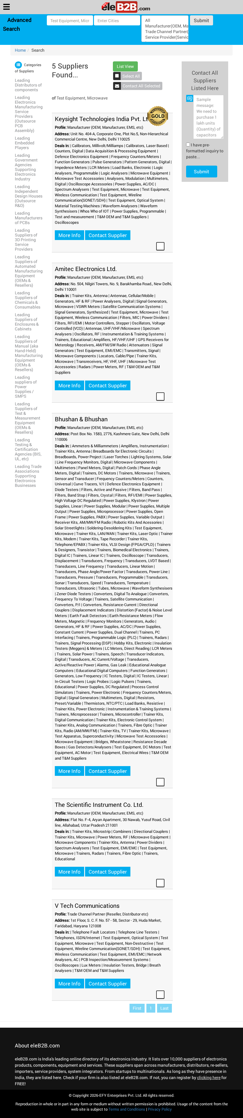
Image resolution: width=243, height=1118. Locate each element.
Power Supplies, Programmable (138, 211)
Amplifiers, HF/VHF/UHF (114, 339)
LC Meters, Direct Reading (127, 648)
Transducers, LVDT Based (147, 560)
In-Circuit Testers (69, 681)
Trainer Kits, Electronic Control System (129, 719)
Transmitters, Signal (141, 350)
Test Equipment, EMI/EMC (99, 350)
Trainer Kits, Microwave (149, 730)
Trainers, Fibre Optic (135, 725)
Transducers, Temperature (126, 582)
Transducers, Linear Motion (130, 566)
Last (164, 1008)
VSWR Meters (88, 306)
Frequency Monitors (104, 621)
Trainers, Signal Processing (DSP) (83, 643)
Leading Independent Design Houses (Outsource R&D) (28, 196)
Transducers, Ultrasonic (75, 588)
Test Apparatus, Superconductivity (84, 736)
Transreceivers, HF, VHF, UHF (101, 361)
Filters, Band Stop (70, 495)
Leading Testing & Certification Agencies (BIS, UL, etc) (28, 449)
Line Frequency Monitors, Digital (84, 462)
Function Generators (72, 161)
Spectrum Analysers (72, 189)
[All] (165, 20)
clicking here (208, 1077)
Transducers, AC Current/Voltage (96, 659)
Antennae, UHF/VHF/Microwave (112, 328)
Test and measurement (74, 216)
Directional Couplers (151, 831)
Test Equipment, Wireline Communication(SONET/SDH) (98, 197)
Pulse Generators (107, 161)
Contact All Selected (141, 86)
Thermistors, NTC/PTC (103, 703)
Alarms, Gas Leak (112, 664)
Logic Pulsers (122, 681)
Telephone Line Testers (137, 932)
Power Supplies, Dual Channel (112, 632)
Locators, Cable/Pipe (116, 355)
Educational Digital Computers (102, 670)
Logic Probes (98, 681)
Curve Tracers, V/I (88, 484)
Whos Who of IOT (94, 211)
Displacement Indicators (93, 610)
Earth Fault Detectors (88, 615)
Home (20, 50)
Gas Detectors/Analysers (89, 747)
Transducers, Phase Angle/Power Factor (89, 571)
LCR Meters (99, 167)
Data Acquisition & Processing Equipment (121, 151)
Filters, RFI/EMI (68, 323)
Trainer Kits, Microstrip (91, 831)
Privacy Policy (160, 1109)
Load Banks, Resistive (144, 703)
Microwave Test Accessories (79, 178)
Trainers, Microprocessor (76, 714)
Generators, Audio (139, 621)
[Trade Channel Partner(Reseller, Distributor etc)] (165, 31)
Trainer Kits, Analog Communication (85, 725)
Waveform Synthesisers (152, 588)
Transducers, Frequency (101, 560)
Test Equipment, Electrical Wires (120, 752)
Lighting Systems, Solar (151, 456)
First (137, 1008)
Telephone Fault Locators (93, 932)
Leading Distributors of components (28, 84)
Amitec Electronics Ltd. (86, 268)
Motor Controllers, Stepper (107, 323)
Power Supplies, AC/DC (134, 184)
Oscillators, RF (87, 334)
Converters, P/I (67, 604)
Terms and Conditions (126, 1109)
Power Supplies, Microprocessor (96, 511)
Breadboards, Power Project (78, 456)
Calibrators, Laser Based (146, 145)
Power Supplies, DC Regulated (103, 686)
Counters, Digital (69, 151)
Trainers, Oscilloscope (125, 555)
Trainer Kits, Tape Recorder (102, 538)
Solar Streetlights (69, 528)
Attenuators (139, 344)
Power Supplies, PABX (86, 517)
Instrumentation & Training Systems (133, 334)
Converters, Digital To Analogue (120, 593)
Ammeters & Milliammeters (95, 445)
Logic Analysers (114, 173)
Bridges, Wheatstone (113, 741)
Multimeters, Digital (118, 697)
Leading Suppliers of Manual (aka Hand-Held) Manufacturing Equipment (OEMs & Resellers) (29, 353)
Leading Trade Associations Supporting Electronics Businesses (28, 475)
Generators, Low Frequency (78, 675)
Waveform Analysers (120, 205)
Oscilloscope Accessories (90, 184)
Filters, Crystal (100, 495)
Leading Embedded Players (24, 142)
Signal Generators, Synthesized (81, 312)
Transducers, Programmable (119, 577)
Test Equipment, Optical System (135, 200)
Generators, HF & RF (72, 301)
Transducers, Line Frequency (79, 566)
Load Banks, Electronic (131, 167)
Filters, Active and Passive (104, 489)
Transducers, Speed (84, 582)
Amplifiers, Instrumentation (144, 445)
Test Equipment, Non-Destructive (124, 943)
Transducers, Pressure (74, 577)
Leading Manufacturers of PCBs (28, 217)
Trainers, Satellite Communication (123, 599)
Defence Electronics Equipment (81, 156)
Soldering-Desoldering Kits (109, 528)
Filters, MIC (129, 317)
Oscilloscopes (67, 222)
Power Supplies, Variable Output (135, 517)
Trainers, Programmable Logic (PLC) (106, 637)
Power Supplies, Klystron (124, 500)
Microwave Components (75, 355)
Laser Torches (116, 456)
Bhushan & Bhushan (81, 419)
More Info (69, 235)
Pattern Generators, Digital (147, 161)
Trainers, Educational (73, 339)
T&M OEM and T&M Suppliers (122, 216)
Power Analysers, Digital (113, 301)
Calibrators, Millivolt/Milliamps (97, 145)
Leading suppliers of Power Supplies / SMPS (26, 386)
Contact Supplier (108, 235)
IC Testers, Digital (119, 675)
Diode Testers (67, 489)
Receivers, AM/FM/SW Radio (101, 344)
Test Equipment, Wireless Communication (112, 314)
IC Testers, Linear (152, 675)
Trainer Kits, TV (113, 730)
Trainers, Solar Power (74, 654)
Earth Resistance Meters (130, 615)
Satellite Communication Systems (132, 306)
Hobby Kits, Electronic (133, 643)
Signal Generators (83, 697)
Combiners (122, 831)
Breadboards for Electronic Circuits (122, 451)
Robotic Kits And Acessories (137, 522)
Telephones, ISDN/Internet (77, 937)
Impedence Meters (71, 167)
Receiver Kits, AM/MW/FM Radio (83, 522)
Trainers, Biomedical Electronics (124, 549)
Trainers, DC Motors (99, 473)
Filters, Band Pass (144, 489)
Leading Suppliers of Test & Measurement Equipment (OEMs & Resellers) (27, 418)
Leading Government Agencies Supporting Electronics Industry (26, 167)
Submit (201, 20)
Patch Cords (126, 467)
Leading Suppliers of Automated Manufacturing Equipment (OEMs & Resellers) (29, 271)
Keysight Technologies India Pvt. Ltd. (104, 119)
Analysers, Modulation (125, 178)
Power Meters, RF (108, 366)
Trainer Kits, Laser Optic (137, 533)
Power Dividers (154, 317)
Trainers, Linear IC (88, 555)
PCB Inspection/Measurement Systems (114, 959)
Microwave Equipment (149, 173)
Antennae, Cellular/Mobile (132, 295)
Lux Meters (91, 965)
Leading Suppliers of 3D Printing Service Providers (26, 239)
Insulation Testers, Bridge (125, 965)
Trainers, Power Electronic (98, 692)
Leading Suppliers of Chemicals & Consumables (27, 300)
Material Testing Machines (77, 205)
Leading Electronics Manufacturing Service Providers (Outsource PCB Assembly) (29, 113)
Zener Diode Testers (74, 593)
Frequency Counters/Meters (135, 156)
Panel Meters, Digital (95, 467)
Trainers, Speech (109, 654)
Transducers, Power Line (147, 571)
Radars (85, 366)
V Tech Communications (87, 905)
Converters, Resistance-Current (110, 604)
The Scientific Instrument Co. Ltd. (99, 804)
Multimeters (65, 467)
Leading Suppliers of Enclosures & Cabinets (27, 322)
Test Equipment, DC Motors (137, 747)
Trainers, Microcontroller (120, 714)
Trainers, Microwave (136, 473)
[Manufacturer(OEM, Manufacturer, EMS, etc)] (165, 26)
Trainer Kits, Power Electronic (80, 708)
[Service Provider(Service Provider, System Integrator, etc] (165, 37)
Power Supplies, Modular (105, 506)
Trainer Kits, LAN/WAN (95, 533)
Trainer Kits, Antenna (90, 295)
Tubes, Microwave (113, 588)
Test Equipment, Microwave (115, 189)
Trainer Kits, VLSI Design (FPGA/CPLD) (121, 544)
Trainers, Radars (153, 637)
